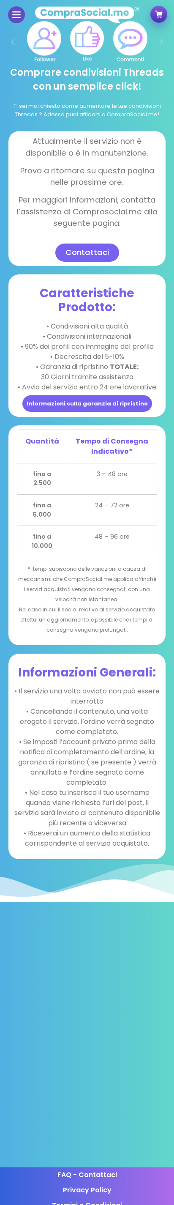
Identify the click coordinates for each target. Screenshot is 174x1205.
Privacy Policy (87, 1190)
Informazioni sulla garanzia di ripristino (87, 404)
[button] (12, 42)
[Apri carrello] (159, 14)
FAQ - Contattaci (87, 1175)
